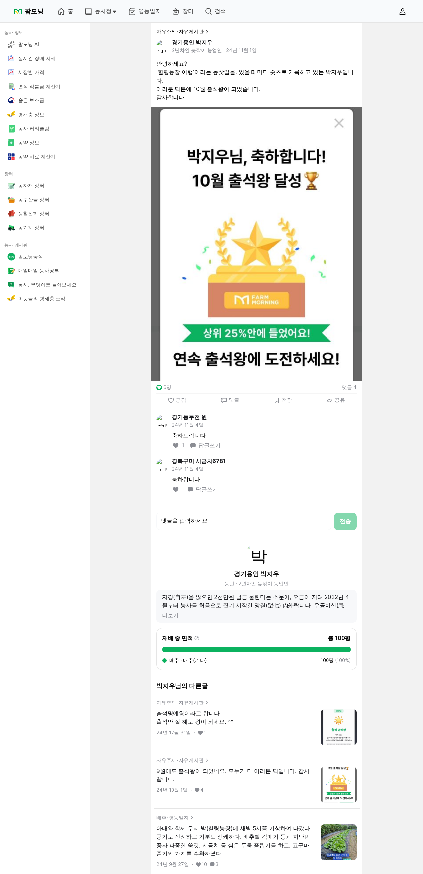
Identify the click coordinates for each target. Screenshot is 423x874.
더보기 (170, 615)
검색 (220, 11)
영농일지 (149, 11)
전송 (345, 521)
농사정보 (106, 11)
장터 (188, 11)
